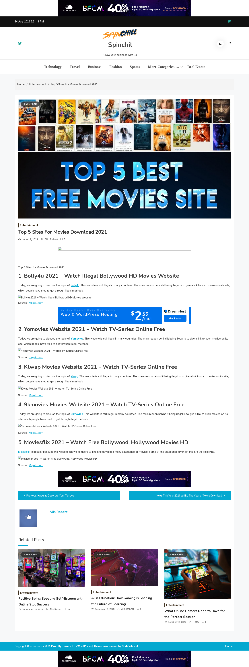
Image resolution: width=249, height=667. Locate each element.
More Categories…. (163, 67)
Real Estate (196, 67)
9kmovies (77, 414)
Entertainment (29, 225)
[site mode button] (220, 44)
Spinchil (120, 44)
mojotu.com (36, 357)
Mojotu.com (36, 302)
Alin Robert (51, 239)
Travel (75, 67)
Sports (135, 67)
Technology (53, 67)
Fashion (115, 67)
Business (94, 67)
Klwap (74, 376)
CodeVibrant (130, 646)
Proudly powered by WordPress (71, 646)
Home (229, 646)
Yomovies (77, 338)
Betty (196, 621)
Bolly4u (75, 285)
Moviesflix (24, 451)
